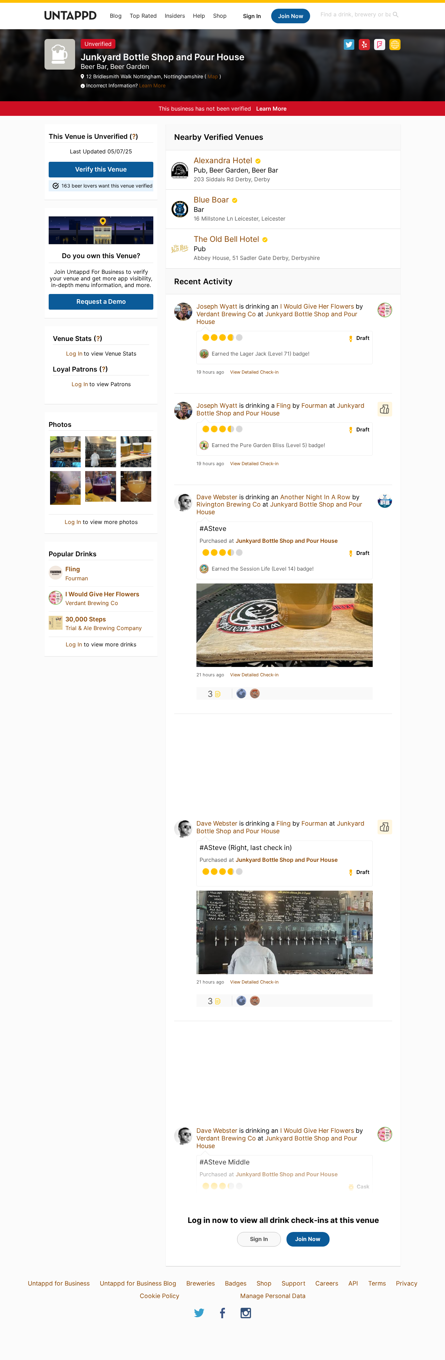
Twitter (349, 44)
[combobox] (360, 14)
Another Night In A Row (315, 497)
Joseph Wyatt (216, 306)
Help (199, 15)
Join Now (290, 16)
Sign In (252, 16)
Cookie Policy (159, 1295)
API (353, 1283)
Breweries (200, 1283)
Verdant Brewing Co (91, 602)
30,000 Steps (85, 619)
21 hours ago (210, 675)
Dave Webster (216, 497)
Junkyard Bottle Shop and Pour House (287, 540)
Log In (74, 353)
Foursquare (379, 44)
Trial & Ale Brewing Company (103, 628)
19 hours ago (210, 372)
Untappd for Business (59, 1283)
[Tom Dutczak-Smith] (255, 693)
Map (212, 76)
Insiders (175, 15)
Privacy (407, 1283)
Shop (220, 15)
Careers (326, 1283)
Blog (116, 15)
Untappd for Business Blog (138, 1283)
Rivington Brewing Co (228, 504)
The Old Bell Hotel (227, 239)
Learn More (152, 85)
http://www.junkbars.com (394, 44)
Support (293, 1283)
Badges (235, 1283)
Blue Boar (212, 199)
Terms (377, 1283)
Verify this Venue (101, 169)
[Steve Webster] (241, 693)
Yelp (364, 44)
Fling (72, 569)
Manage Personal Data (273, 1295)
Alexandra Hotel (224, 160)
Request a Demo (101, 301)
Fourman (76, 578)
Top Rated (143, 15)
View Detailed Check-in (254, 372)
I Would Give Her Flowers (102, 594)
